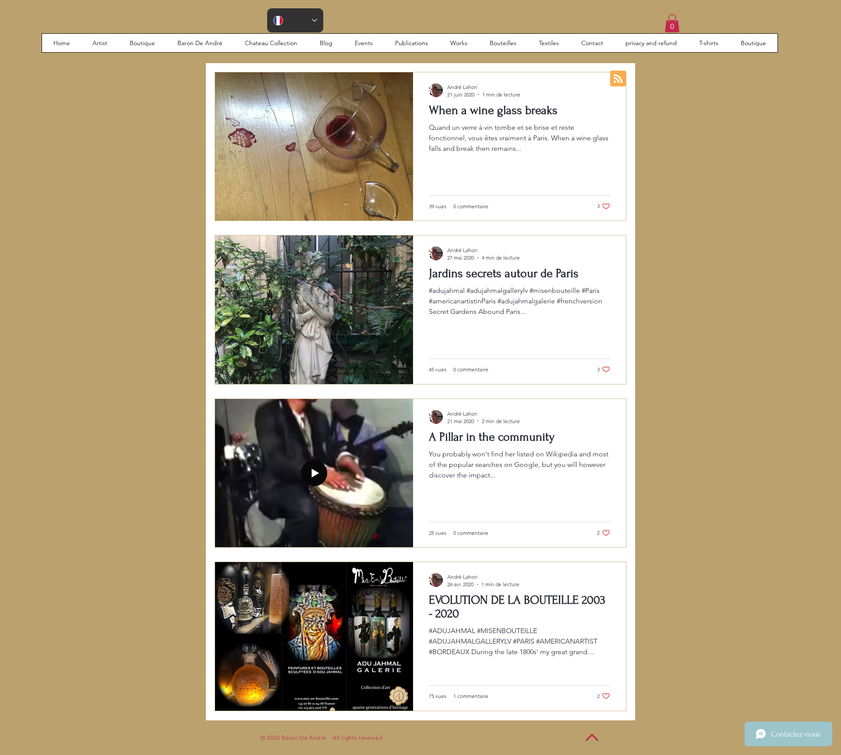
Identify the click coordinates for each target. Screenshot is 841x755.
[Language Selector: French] (295, 20)
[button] (672, 23)
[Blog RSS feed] (618, 79)
